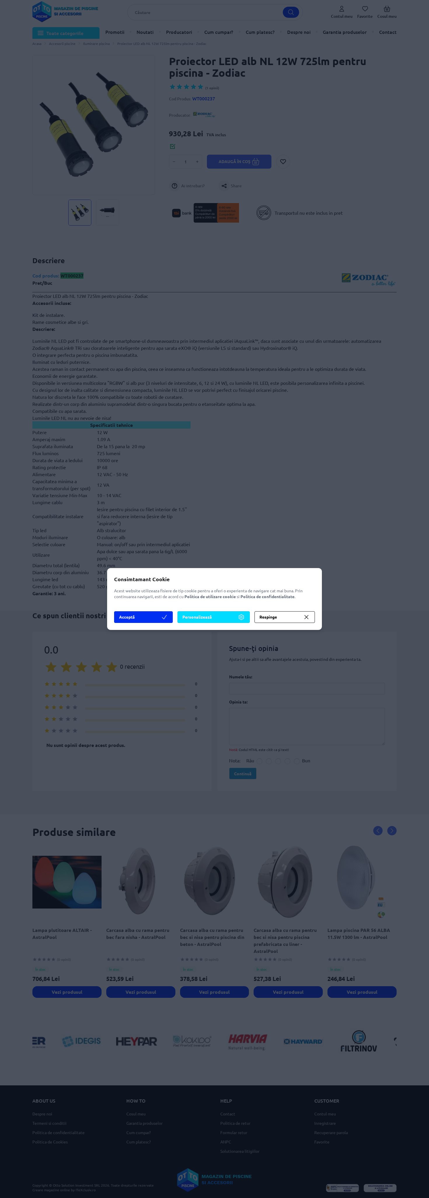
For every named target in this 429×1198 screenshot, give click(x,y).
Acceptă (127, 616)
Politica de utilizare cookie (210, 596)
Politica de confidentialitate (267, 596)
